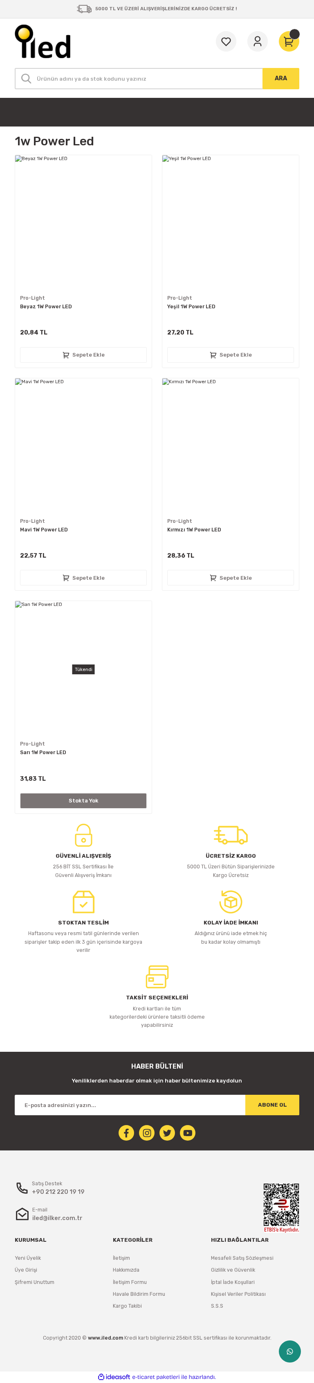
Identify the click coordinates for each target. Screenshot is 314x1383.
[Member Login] (257, 41)
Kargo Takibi (127, 1306)
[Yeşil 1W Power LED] (230, 223)
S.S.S (217, 1306)
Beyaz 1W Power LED (46, 306)
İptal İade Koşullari (233, 1282)
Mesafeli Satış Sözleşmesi (242, 1258)
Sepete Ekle (88, 355)
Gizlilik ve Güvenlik (233, 1270)
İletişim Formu (130, 1282)
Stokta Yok (84, 801)
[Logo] (42, 41)
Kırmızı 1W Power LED (194, 530)
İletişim (121, 1258)
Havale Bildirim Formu (139, 1294)
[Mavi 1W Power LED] (83, 446)
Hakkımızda (126, 1270)
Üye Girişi (26, 1270)
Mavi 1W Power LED (44, 530)
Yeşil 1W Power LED (191, 306)
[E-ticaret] (156, 1377)
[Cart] (289, 41)
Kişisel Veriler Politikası (238, 1294)
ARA (281, 78)
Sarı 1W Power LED (43, 752)
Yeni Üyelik (28, 1258)
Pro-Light (32, 298)
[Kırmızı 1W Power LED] (230, 446)
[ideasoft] (114, 1377)
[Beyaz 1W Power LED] (83, 223)
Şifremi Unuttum (34, 1282)
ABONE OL (272, 1105)
